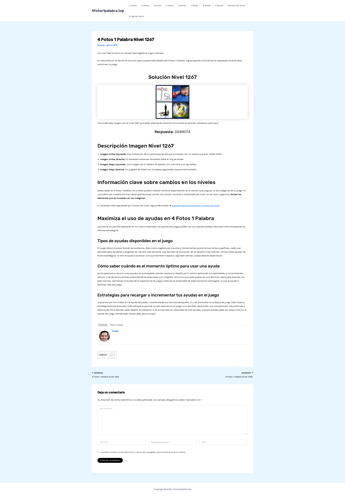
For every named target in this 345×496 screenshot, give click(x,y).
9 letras (219, 5)
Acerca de (103, 325)
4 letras (157, 5)
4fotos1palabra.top (108, 11)
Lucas (115, 331)
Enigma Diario (136, 16)
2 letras (133, 5)
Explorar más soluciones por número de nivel (195, 205)
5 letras (170, 5)
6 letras (182, 5)
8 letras (207, 5)
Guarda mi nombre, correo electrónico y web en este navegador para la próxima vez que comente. (143, 452)
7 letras (194, 5)
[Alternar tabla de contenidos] (111, 355)
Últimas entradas (116, 325)
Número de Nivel (236, 5)
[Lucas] (104, 336)
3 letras (145, 5)
